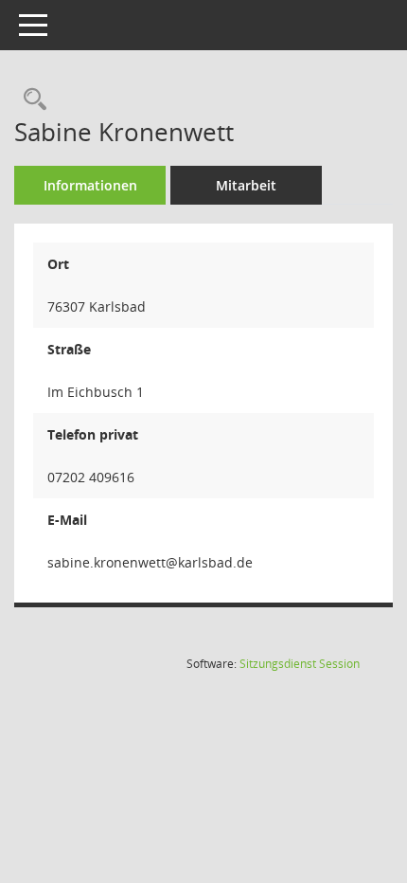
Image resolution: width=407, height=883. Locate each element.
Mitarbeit (246, 185)
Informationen (90, 185)
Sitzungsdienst (299, 664)
